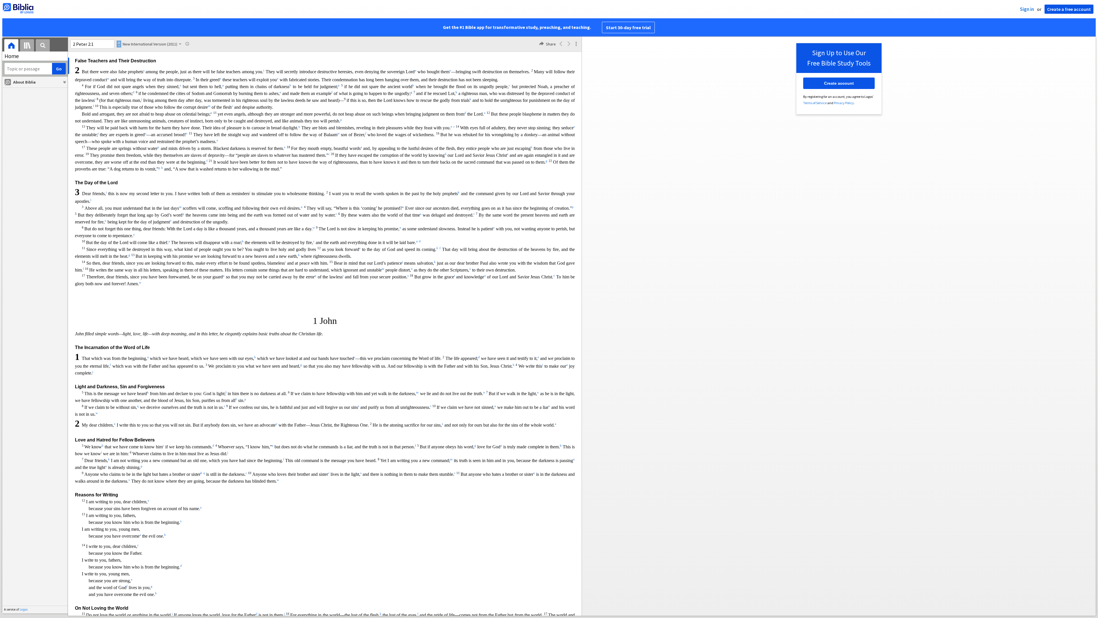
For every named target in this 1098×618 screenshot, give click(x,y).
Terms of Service (815, 103)
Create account (839, 83)
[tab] (11, 46)
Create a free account (1069, 9)
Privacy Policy (844, 103)
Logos (24, 609)
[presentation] (11, 46)
